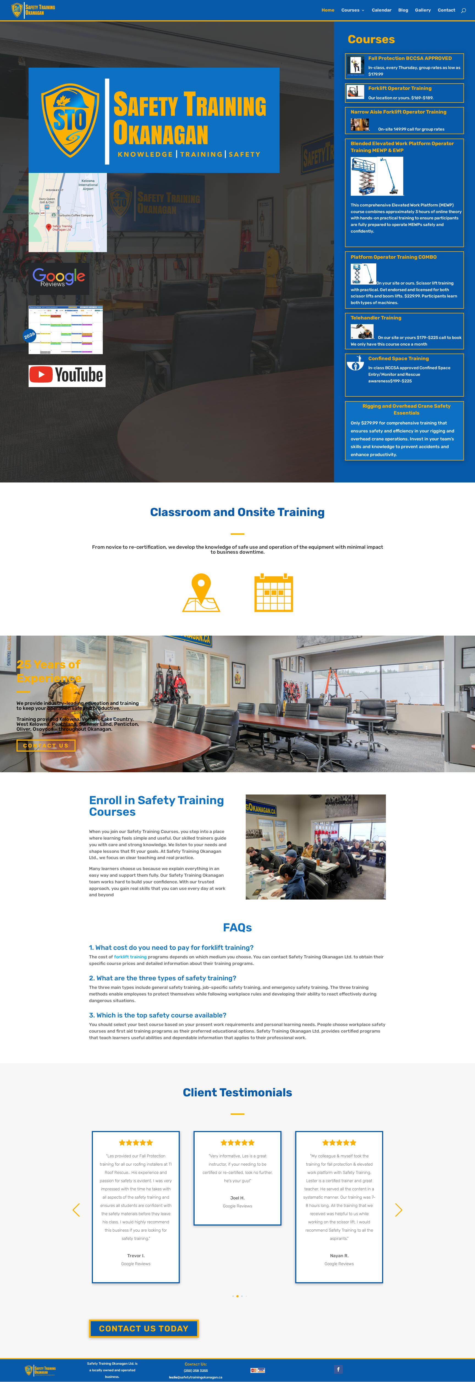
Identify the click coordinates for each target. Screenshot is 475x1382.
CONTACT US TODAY (144, 1329)
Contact (446, 10)
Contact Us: (196, 1364)
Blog (403, 10)
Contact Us (46, 745)
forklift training (130, 956)
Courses (350, 10)
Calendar (381, 10)
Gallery (423, 10)
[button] (228, 1296)
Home (328, 10)
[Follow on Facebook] (338, 1369)
